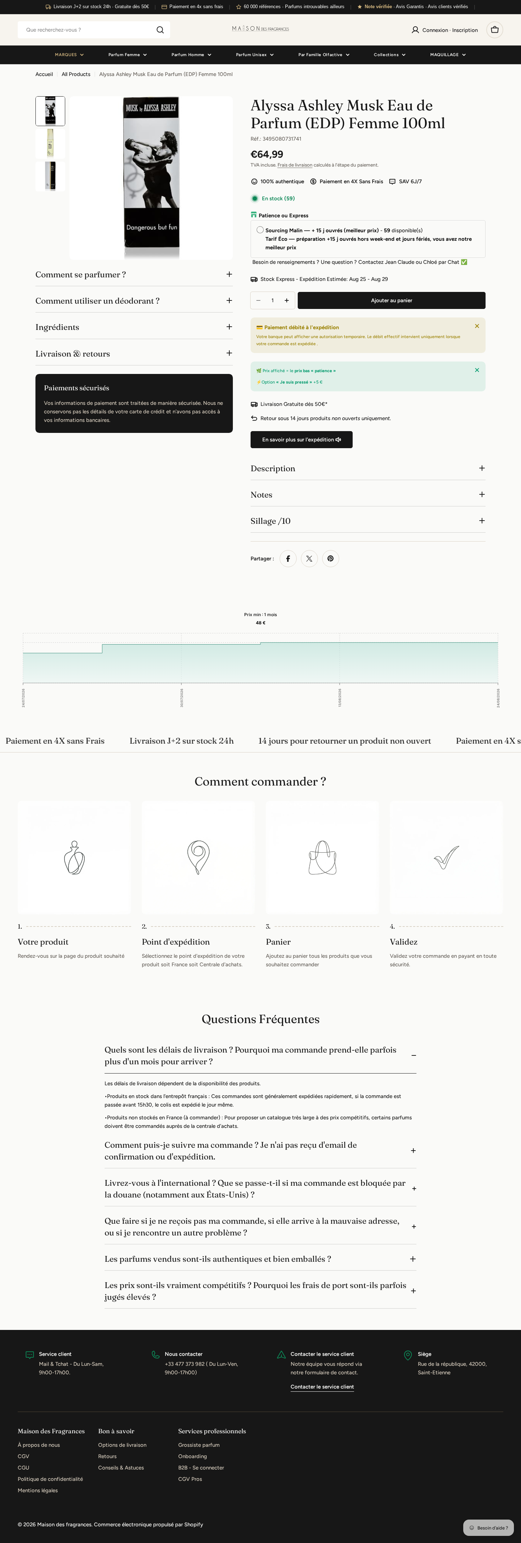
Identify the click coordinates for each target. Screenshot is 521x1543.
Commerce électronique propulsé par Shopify (148, 1524)
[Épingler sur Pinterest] (330, 558)
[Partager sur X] (309, 558)
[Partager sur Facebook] (288, 558)
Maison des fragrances (64, 1524)
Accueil (44, 74)
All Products (76, 74)
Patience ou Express (283, 215)
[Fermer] (477, 326)
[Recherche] (160, 30)
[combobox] (94, 29)
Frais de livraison (295, 165)
